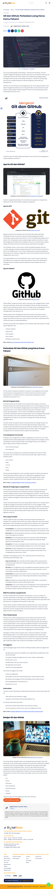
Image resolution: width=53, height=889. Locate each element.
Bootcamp (6, 856)
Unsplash (32, 69)
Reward (27, 862)
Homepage (6, 9)
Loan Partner (28, 860)
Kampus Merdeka (7, 868)
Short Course (6, 860)
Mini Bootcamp (7, 858)
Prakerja (5, 866)
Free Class (6, 862)
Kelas (5, 854)
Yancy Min (25, 69)
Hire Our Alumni (16, 858)
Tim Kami (28, 856)
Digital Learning (7, 864)
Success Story (38, 856)
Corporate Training (19, 854)
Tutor (27, 858)
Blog (12, 9)
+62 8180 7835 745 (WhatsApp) (12, 833)
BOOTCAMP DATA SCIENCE (12, 800)
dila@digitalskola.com (27, 880)
